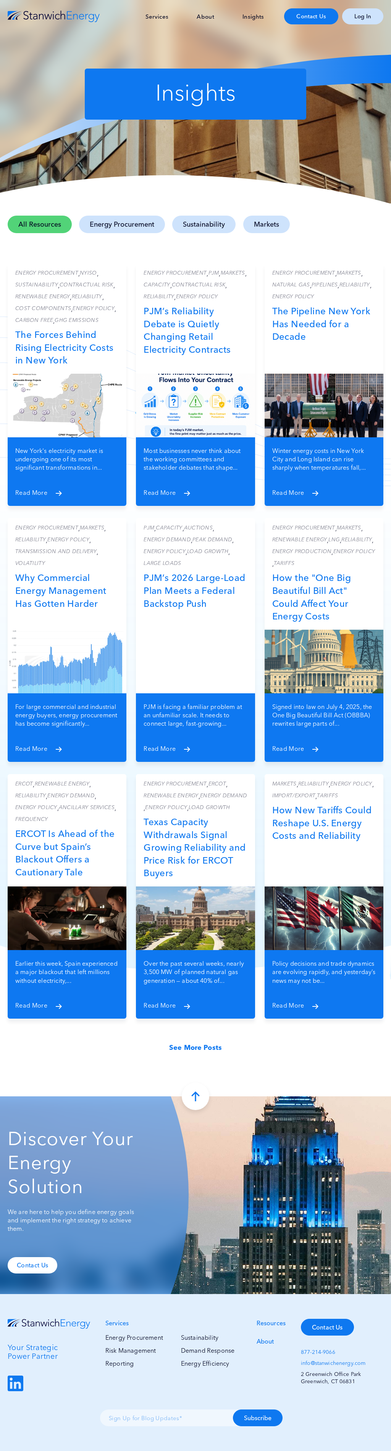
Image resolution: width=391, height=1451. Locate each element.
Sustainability (204, 224)
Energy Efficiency (205, 1363)
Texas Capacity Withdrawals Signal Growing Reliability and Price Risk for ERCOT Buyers (195, 847)
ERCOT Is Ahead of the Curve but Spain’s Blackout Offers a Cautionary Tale (65, 853)
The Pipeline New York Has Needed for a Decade (321, 324)
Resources (271, 1323)
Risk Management (130, 1350)
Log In (362, 16)
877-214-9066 (318, 1352)
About (265, 1341)
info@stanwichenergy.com (333, 1363)
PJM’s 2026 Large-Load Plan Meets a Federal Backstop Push (194, 590)
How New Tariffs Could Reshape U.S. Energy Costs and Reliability (322, 823)
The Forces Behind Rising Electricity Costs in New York (64, 347)
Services (117, 1323)
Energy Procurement (122, 224)
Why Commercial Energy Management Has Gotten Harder (61, 590)
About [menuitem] (205, 16)
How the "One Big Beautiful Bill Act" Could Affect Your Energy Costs (311, 597)
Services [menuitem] (156, 16)
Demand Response (207, 1350)
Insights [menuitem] (253, 16)
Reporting (119, 1363)
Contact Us (311, 16)
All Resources (39, 224)
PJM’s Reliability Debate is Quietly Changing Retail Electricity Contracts (187, 330)
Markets (266, 224)
